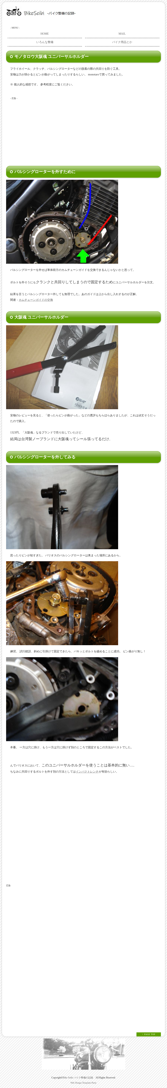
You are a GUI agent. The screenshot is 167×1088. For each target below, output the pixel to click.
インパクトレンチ (87, 771)
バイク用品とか (122, 42)
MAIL (122, 33)
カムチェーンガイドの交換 (36, 299)
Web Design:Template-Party (83, 1082)
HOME (45, 33)
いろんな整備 (44, 42)
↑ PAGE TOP (148, 1034)
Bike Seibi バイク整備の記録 (78, 1077)
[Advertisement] (80, 130)
